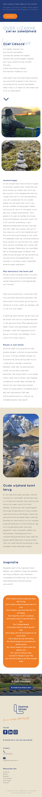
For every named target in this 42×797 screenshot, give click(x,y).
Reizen (5, 774)
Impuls (29, 793)
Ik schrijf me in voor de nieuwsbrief (17, 740)
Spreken (6, 776)
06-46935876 (8, 754)
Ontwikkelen (7, 778)
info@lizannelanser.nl (10, 760)
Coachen (6, 772)
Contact (6, 782)
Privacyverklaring (12, 791)
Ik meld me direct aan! (21, 687)
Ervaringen (7, 780)
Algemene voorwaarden (27, 791)
